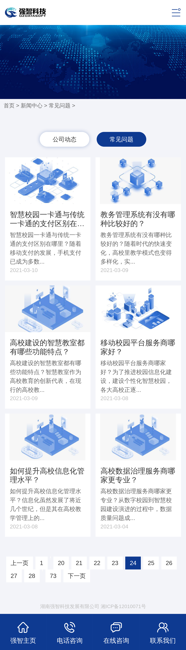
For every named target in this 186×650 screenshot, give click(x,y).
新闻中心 (32, 106)
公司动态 (64, 139)
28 (32, 575)
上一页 (19, 563)
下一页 (77, 575)
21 (79, 563)
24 (133, 563)
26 (169, 563)
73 (53, 575)
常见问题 (59, 106)
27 (14, 575)
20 (61, 563)
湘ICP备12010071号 (123, 606)
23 (115, 563)
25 (151, 563)
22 (97, 563)
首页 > (12, 106)
